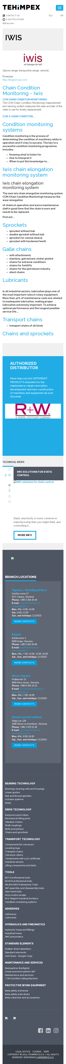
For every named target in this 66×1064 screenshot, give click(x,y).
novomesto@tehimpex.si (32, 689)
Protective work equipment (25, 985)
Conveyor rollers (14, 855)
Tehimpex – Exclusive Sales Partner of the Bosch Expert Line (41, 475)
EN (62, 15)
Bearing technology (20, 783)
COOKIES (36, 1051)
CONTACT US (12, 15)
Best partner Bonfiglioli (17, 968)
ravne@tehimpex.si (30, 730)
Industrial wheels (14, 862)
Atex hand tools (13, 891)
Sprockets (15, 225)
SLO (51, 15)
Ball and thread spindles (18, 796)
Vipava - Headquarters (29, 590)
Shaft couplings (13, 825)
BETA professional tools (17, 877)
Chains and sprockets (28, 334)
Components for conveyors (19, 844)
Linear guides (12, 792)
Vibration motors (14, 822)
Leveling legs (12, 848)
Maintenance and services (24, 962)
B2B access (8, 23)
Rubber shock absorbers (18, 949)
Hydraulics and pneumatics (25, 924)
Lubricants (15, 280)
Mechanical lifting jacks (17, 818)
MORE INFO (29, 538)
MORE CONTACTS (24, 621)
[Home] (21, 7)
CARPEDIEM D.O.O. (45, 1057)
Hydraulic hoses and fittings (19, 929)
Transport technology (22, 839)
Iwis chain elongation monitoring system (28, 172)
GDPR (46, 1051)
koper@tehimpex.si (29, 647)
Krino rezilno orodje (15, 895)
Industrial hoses (13, 933)
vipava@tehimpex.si (30, 603)
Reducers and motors (16, 815)
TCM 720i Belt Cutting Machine (21, 978)
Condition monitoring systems (28, 127)
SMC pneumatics (14, 936)
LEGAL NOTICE (23, 1051)
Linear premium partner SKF (20, 971)
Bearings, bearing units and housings (24, 789)
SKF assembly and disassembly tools (24, 888)
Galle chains (17, 249)
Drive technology (18, 809)
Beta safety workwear (16, 990)
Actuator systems (14, 799)
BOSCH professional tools (18, 881)
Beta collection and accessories (22, 997)
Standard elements (19, 943)
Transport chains (22, 319)
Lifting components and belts (20, 865)
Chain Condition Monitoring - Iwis (23, 90)
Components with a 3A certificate (22, 858)
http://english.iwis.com (15, 80)
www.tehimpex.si (20, 606)
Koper (16, 634)
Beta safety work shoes (17, 994)
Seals (8, 803)
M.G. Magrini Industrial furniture (21, 898)
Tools (9, 872)
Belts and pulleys (14, 829)
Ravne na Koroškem (27, 717)
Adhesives (12, 908)
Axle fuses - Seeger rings (18, 956)
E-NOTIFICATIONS (15, 19)
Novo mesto (21, 676)
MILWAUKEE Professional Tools (21, 884)
